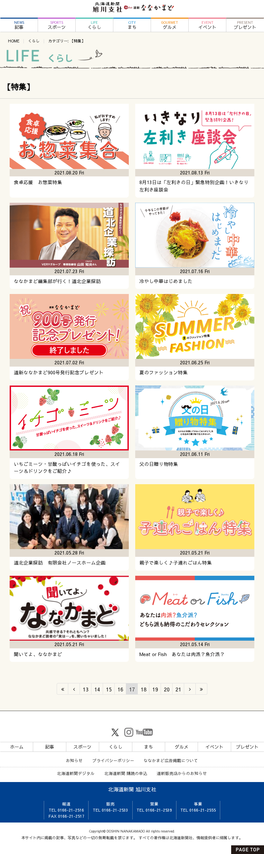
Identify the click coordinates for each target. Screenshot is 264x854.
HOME (13, 40)
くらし (94, 25)
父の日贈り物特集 (158, 464)
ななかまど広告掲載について (171, 760)
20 (167, 689)
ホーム (17, 746)
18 (143, 689)
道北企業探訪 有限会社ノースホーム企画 (60, 562)
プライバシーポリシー (113, 760)
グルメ (169, 25)
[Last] (201, 689)
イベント (207, 25)
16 (120, 689)
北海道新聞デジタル (76, 773)
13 (86, 689)
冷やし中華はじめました (166, 281)
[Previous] (74, 689)
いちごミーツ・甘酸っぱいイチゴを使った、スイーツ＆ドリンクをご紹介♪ (67, 468)
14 (97, 689)
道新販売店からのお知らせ (182, 773)
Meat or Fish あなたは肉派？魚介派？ (182, 654)
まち (132, 25)
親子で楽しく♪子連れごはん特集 (175, 562)
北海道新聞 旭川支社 (132, 789)
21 (178, 689)
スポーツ (57, 25)
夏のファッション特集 (163, 372)
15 (109, 689)
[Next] (190, 689)
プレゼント (245, 25)
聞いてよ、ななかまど (38, 654)
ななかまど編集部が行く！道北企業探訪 (57, 281)
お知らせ (74, 760)
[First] (62, 689)
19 (155, 689)
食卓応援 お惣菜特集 (38, 182)
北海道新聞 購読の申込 (125, 773)
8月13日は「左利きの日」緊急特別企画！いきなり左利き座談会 (194, 186)
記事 (19, 25)
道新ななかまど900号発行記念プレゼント (59, 372)
